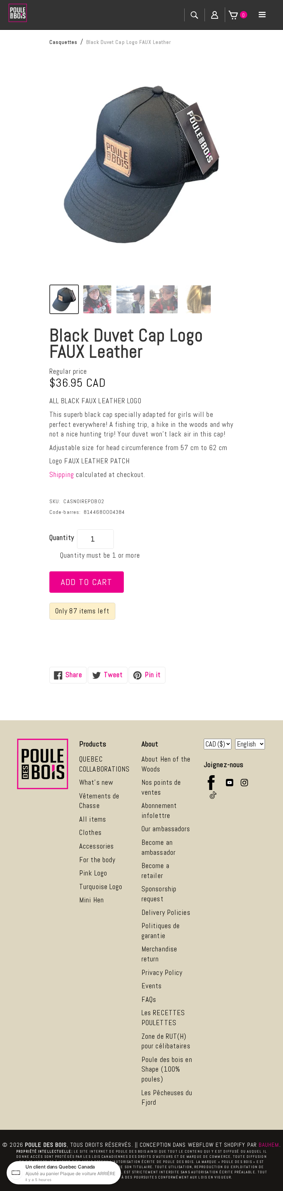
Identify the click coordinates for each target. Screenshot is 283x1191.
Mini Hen (91, 900)
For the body (97, 859)
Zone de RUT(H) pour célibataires (166, 1041)
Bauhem (269, 1145)
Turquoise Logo (100, 886)
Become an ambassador (159, 847)
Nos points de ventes (161, 787)
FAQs (149, 999)
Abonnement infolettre (159, 810)
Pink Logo (93, 873)
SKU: (54, 501)
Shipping (61, 474)
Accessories (96, 846)
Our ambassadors (166, 828)
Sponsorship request (159, 893)
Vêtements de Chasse (99, 801)
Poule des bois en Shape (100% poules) (167, 1069)
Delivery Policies (166, 912)
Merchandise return (159, 954)
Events (152, 985)
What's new (96, 782)
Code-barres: (65, 512)
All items (92, 819)
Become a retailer (156, 870)
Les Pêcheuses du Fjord (167, 1097)
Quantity (61, 537)
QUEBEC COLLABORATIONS (104, 764)
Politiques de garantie (161, 930)
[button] (262, 15)
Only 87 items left (82, 611)
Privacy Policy (162, 972)
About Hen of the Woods (166, 764)
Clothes (90, 832)
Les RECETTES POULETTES (163, 1017)
